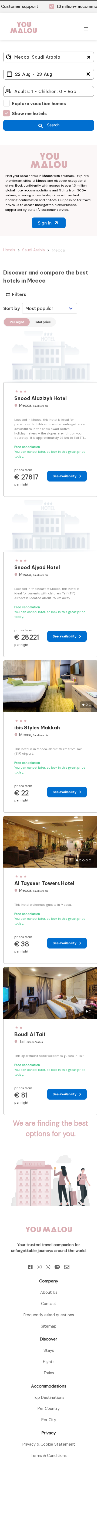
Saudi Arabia (33, 250)
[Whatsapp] (48, 1267)
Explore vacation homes (39, 103)
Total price (42, 322)
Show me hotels (29, 113)
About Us (48, 1292)
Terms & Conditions (49, 1455)
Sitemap (48, 1326)
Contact (48, 1303)
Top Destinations (48, 1397)
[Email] (66, 1267)
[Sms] (57, 1267)
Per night (17, 322)
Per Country (49, 1408)
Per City (48, 1419)
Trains (48, 1373)
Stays (48, 1350)
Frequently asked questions (48, 1315)
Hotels (9, 250)
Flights (49, 1361)
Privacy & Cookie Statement (48, 1444)
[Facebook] (30, 1267)
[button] (86, 29)
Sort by (11, 308)
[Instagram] (39, 1267)
